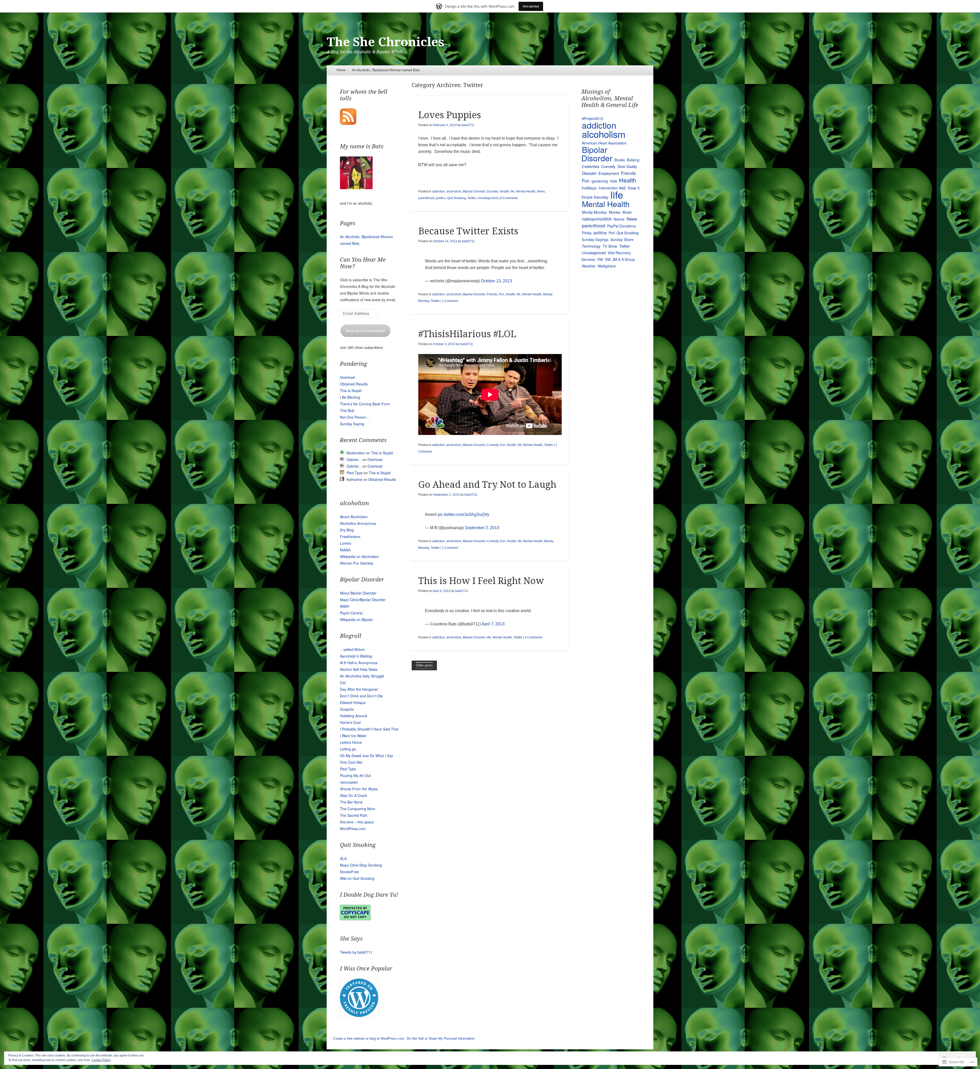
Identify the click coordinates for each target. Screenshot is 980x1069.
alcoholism (453, 191)
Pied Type (355, 472)
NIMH (344, 606)
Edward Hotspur (353, 702)
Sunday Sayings (595, 239)
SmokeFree (349, 871)
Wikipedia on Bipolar (356, 619)
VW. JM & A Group (620, 259)
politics (441, 198)
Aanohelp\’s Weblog (356, 656)
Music (627, 212)
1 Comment (450, 301)
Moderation (356, 452)
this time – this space (357, 821)
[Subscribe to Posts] (348, 123)
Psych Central (351, 612)
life (512, 191)
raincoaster (349, 782)
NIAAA (345, 549)
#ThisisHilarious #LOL (467, 334)
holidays (589, 187)
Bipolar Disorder (474, 191)
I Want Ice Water (353, 735)
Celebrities (590, 166)
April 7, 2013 (493, 624)
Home (341, 70)
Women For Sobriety (356, 563)
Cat (343, 682)
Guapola (347, 709)
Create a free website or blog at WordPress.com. (369, 1038)
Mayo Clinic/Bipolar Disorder (363, 599)
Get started (531, 6)
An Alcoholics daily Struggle (362, 675)
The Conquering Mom (357, 808)
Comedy (492, 445)
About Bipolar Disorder (358, 593)
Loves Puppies (449, 115)
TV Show (610, 246)
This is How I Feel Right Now (481, 580)
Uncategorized (487, 198)
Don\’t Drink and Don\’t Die (361, 695)
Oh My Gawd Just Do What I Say (366, 755)
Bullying (633, 159)
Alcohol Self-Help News (358, 669)
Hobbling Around (353, 715)
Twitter (471, 198)
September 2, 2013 (482, 528)
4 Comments (533, 637)
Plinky (587, 232)
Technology (591, 246)
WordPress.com (353, 828)
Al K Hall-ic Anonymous (358, 662)
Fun (501, 294)
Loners (345, 543)
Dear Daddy (627, 166)
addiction (438, 191)
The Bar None (351, 802)
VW (600, 259)
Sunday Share (621, 239)
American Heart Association (604, 142)
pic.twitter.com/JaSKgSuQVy (463, 514)
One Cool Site (351, 762)
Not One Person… (355, 417)
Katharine (354, 479)
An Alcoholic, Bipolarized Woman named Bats (386, 70)
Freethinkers (350, 536)
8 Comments (509, 198)
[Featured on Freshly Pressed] (359, 1015)
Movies (614, 212)
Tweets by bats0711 (356, 952)
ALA (343, 858)
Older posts (424, 665)
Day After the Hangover (359, 689)
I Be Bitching (350, 397)
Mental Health (525, 191)
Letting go (348, 748)
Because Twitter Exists (468, 231)
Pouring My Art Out (355, 775)
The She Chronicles (385, 42)
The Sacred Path (353, 815)
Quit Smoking (456, 198)
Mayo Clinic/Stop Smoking (361, 865)
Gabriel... (354, 459)
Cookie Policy (101, 1060)
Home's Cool (350, 722)
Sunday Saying (352, 423)
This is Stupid (351, 390)
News (541, 191)
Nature (619, 219)
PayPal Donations (621, 225)
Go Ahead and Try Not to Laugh (487, 484)
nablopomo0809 (596, 219)
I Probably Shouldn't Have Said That (369, 729)
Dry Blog (347, 529)
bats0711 (468, 125)
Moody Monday (594, 212)
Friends (492, 294)
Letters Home (351, 742)
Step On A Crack (353, 795)
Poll (612, 232)
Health (504, 191)
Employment (608, 173)
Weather (589, 266)
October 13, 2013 (496, 281)
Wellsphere (607, 266)
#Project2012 (592, 118)
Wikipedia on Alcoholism (359, 556)
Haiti (613, 181)
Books (620, 159)
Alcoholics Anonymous (358, 523)
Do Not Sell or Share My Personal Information (440, 1038)
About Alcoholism (354, 516)
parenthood (426, 198)
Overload (347, 377)
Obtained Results (354, 383)
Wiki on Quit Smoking (357, 878)
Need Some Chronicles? (365, 330)
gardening (600, 181)
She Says (351, 939)
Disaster (492, 191)
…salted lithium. (353, 649)
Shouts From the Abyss (359, 788)
